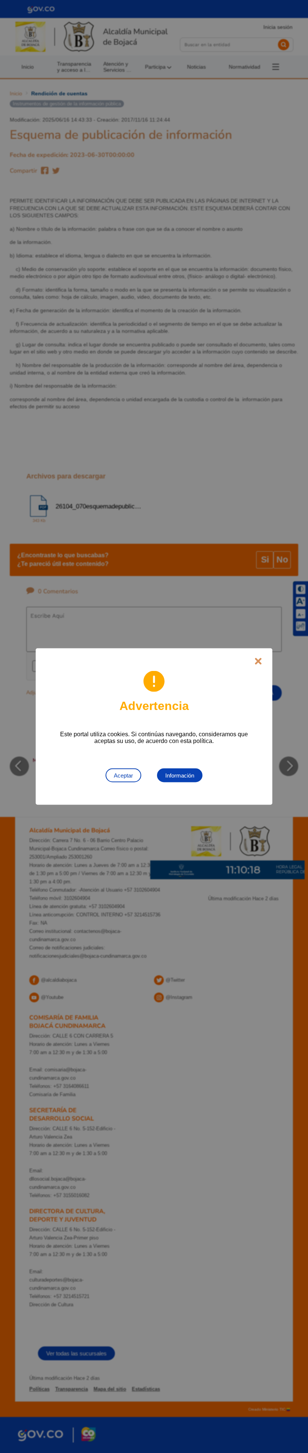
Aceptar (123, 775)
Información (179, 775)
